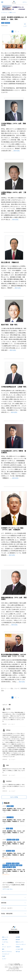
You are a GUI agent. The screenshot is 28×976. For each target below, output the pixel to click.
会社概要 (18, 937)
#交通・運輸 (9, 867)
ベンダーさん (5, 942)
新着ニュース (12, 12)
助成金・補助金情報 (6, 913)
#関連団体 (7, 22)
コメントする (14, 797)
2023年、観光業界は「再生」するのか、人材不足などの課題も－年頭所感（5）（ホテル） (13, 820)
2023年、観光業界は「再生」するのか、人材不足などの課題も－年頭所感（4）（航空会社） (13, 844)
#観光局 (17, 863)
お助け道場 (4, 939)
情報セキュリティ (20, 942)
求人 (3, 944)
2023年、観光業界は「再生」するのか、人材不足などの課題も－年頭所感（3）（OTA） (13, 831)
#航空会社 (9, 839)
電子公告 (18, 951)
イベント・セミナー (6, 908)
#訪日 (4, 867)
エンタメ (4, 958)
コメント (7, 858)
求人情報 (3, 897)
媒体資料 (18, 939)
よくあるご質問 (19, 949)
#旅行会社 (8, 850)
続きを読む (17, 150)
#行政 (3, 22)
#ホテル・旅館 (10, 817)
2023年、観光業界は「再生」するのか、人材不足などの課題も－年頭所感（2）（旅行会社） (13, 855)
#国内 (8, 806)
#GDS (12, 806)
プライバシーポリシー (21, 944)
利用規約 (18, 946)
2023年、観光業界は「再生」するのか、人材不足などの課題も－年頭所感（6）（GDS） (13, 809)
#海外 (14, 839)
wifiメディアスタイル (7, 951)
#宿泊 (14, 867)
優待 (3, 949)
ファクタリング (5, 954)
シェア (24, 26)
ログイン (25, 2)
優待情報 (3, 902)
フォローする (15, 932)
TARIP (3, 956)
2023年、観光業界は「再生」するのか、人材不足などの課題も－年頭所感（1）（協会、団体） (13, 871)
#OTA (11, 828)
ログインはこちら (8, 889)
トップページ (4, 12)
